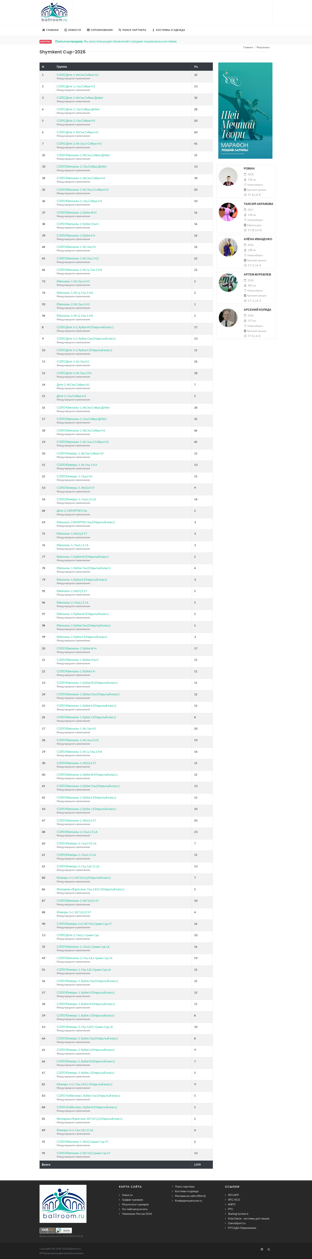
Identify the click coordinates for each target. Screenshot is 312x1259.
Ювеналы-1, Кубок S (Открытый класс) (82, 579)
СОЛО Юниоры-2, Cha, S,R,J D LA (78, 866)
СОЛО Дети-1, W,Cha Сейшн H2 (77, 74)
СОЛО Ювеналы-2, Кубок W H (77, 212)
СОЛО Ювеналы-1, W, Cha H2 (76, 728)
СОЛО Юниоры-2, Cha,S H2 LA (76, 843)
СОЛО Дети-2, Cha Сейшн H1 (76, 120)
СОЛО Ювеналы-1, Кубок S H (76, 671)
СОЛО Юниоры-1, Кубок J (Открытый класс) (85, 1015)
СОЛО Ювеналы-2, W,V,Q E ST (76, 820)
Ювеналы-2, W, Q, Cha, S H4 (75, 315)
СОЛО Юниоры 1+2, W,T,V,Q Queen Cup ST (84, 923)
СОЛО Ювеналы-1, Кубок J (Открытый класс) (86, 717)
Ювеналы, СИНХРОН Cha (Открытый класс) (86, 522)
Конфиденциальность (188, 1200)
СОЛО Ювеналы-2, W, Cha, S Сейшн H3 (82, 189)
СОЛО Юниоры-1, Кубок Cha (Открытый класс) (87, 981)
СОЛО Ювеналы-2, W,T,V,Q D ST (78, 900)
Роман (249, 168)
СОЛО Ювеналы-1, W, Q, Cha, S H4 (79, 751)
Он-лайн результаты (135, 1209)
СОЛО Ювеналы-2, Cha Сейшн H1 (79, 201)
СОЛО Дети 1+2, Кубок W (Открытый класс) (85, 327)
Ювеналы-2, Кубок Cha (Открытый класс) (83, 625)
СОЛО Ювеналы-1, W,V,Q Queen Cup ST (83, 1141)
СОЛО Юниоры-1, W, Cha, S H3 (77, 464)
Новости (127, 1195)
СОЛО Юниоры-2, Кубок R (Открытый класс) (86, 1061)
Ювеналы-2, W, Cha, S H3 (73, 304)
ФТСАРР (233, 1195)
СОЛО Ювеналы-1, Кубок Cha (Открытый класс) (88, 694)
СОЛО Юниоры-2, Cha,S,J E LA (76, 854)
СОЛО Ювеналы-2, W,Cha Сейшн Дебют (83, 155)
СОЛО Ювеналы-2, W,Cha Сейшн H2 (81, 178)
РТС (230, 1209)
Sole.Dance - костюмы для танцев (248, 1218)
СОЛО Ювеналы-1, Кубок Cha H (78, 659)
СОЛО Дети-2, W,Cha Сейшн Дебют (80, 97)
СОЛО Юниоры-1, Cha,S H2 (74, 476)
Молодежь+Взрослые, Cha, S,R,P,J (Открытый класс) (90, 889)
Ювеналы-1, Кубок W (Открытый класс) (83, 556)
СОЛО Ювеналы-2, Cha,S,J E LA (77, 831)
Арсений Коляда (257, 310)
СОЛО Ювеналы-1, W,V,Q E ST (76, 763)
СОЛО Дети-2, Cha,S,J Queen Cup (78, 935)
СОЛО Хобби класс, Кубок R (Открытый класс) (87, 1107)
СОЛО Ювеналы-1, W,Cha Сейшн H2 (81, 430)
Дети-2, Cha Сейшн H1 (71, 396)
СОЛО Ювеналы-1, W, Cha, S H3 (77, 740)
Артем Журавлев (257, 274)
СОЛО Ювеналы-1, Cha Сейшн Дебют (82, 419)
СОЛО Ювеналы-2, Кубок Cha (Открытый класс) (88, 786)
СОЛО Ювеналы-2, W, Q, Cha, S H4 (79, 269)
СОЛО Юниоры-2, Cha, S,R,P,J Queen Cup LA (85, 1026)
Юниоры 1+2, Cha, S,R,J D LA (75, 1130)
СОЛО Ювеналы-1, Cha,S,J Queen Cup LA (83, 946)
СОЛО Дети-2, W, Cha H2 (73, 361)
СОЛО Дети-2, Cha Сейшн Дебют (78, 109)
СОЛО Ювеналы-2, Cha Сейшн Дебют (82, 166)
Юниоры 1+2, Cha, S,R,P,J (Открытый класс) (84, 1084)
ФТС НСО (234, 1199)
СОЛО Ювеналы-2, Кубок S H (76, 235)
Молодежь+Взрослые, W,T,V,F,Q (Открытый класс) (89, 1118)
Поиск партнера (184, 1186)
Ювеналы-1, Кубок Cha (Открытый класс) (83, 568)
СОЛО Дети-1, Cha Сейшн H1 (76, 86)
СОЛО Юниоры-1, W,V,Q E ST (76, 487)
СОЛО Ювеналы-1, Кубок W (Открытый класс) (87, 682)
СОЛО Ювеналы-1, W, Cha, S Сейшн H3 (82, 441)
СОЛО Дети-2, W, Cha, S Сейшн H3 (79, 143)
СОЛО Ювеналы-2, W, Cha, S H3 (77, 258)
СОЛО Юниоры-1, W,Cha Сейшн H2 (80, 453)
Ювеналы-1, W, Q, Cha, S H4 (75, 292)
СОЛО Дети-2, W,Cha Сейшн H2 (77, 132)
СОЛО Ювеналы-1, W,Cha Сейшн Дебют (83, 407)
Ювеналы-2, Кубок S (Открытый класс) (82, 636)
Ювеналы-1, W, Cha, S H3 (73, 281)
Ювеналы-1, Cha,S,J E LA (72, 545)
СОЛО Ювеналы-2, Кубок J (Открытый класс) (86, 809)
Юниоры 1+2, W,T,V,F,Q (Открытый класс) (83, 877)
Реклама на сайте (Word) (190, 1195)
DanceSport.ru (237, 1223)
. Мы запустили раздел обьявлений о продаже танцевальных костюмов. (116, 41)
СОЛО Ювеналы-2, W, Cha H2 (76, 246)
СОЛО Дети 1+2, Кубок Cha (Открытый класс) (86, 338)
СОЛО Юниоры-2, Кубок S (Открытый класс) (85, 1049)
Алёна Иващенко (258, 239)
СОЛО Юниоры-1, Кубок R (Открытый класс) (86, 1004)
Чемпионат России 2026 (137, 1213)
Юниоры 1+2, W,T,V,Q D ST (74, 912)
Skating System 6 (238, 1213)
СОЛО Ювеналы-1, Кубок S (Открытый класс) (86, 705)
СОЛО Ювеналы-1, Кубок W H (77, 648)
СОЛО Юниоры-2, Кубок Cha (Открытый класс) (87, 1038)
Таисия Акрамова (258, 204)
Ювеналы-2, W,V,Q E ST (72, 591)
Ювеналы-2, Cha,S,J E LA (72, 602)
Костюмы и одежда (186, 1191)
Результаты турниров (135, 1204)
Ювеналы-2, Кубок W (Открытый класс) (83, 614)
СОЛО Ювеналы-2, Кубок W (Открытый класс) (87, 774)
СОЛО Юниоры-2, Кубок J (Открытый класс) (85, 1072)
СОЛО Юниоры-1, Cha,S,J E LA (76, 499)
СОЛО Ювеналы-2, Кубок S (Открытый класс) (86, 797)
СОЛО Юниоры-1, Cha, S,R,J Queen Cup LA (84, 969)
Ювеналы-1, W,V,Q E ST (72, 533)
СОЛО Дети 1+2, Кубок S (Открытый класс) (84, 350)
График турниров (132, 1199)
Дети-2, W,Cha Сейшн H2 (73, 384)
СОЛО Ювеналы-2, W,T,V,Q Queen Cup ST (84, 1153)
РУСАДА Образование (242, 1227)
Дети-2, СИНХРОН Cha (72, 510)
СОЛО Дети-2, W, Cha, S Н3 (74, 373)
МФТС (232, 1204)
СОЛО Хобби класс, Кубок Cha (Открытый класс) (88, 1095)
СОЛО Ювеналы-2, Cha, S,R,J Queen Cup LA (84, 958)
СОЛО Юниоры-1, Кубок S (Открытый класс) (85, 992)
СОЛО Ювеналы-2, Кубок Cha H (78, 224)
